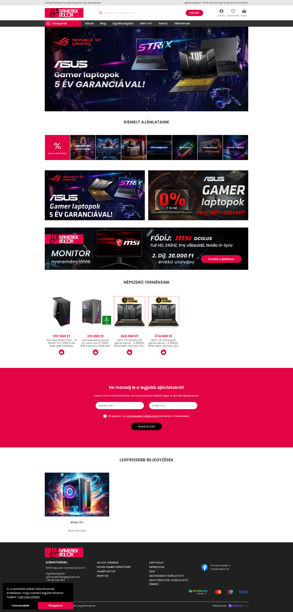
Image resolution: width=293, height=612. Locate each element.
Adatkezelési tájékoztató (166, 575)
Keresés (194, 13)
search (101, 13)
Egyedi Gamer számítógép (114, 567)
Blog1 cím (77, 522)
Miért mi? (146, 23)
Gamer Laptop (106, 571)
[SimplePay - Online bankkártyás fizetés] (218, 593)
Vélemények (182, 23)
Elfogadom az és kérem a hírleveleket (149, 416)
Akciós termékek (108, 562)
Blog (103, 23)
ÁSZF (152, 571)
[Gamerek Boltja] (68, 552)
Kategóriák (59, 23)
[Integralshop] (238, 606)
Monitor (102, 575)
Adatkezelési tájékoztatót (143, 416)
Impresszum (156, 567)
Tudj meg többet (28, 597)
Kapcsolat (156, 562)
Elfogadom (55, 605)
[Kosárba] (61, 352)
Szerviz (163, 23)
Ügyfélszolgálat (123, 23)
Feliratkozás (146, 426)
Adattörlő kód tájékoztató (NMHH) (168, 582)
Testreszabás (20, 605)
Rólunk (89, 23)
